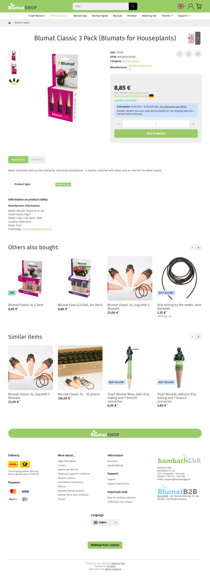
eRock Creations (113, 569)
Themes (166, 15)
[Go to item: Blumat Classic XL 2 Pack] (192, 38)
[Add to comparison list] (189, 54)
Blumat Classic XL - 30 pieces (79, 394)
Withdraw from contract (105, 545)
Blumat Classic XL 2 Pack (25, 305)
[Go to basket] (199, 6)
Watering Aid (149, 15)
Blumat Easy (80, 15)
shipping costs (141, 93)
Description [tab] (18, 159)
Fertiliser (132, 15)
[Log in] (191, 6)
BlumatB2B (162, 496)
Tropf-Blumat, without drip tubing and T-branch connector (176, 397)
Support (183, 15)
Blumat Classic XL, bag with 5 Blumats (128, 306)
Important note (117, 492)
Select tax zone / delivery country (131, 96)
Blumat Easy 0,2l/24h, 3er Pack (80, 305)
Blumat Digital (100, 15)
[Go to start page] (22, 6)
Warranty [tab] (37, 159)
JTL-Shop (111, 566)
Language (97, 515)
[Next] (198, 247)
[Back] (192, 247)
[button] (14, 56)
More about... (66, 455)
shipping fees (118, 563)
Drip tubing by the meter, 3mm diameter (179, 306)
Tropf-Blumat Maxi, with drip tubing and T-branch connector (128, 397)
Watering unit (63, 184)
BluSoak (117, 15)
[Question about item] (198, 54)
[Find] (133, 6)
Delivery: (14, 455)
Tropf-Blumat (35, 15)
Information (115, 455)
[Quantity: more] (193, 124)
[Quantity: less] (118, 124)
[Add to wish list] (179, 54)
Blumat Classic (58, 15)
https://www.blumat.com (37, 229)
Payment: (14, 482)
